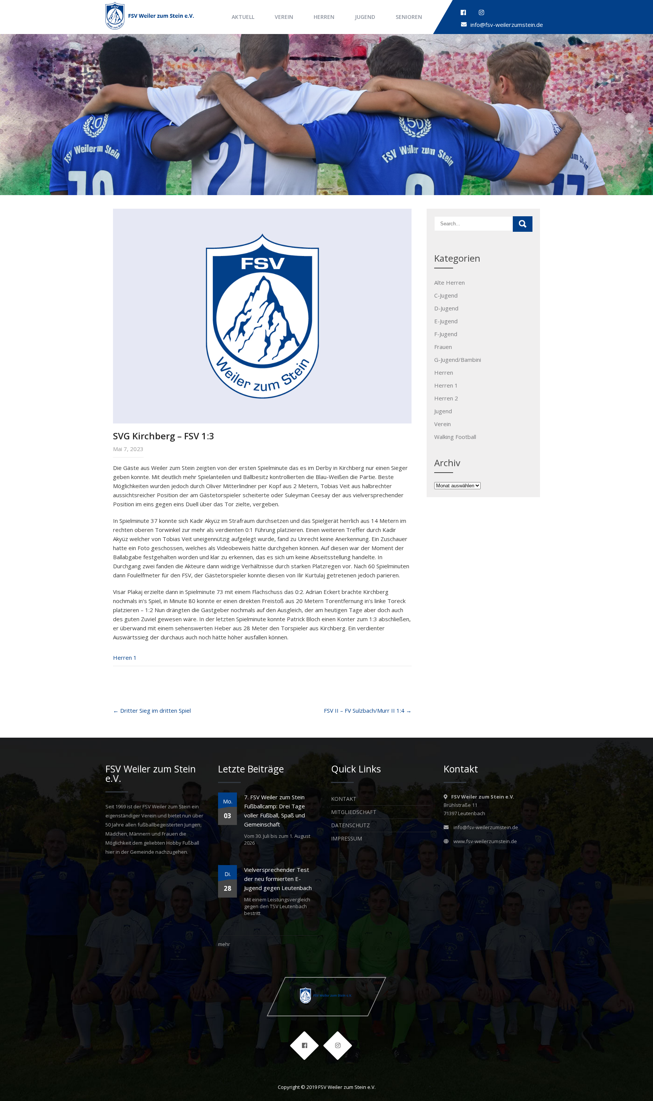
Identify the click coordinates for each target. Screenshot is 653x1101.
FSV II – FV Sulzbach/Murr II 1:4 (368, 710)
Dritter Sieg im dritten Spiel (152, 710)
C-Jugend (446, 295)
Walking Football (455, 436)
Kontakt (343, 798)
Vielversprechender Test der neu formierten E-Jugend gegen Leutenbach (278, 879)
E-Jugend (446, 321)
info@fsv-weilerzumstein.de (506, 24)
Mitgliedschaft (353, 812)
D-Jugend (446, 308)
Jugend (365, 16)
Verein (284, 16)
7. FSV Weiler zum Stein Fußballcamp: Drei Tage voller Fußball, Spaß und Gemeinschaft (274, 810)
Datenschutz (350, 825)
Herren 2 (446, 398)
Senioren (409, 16)
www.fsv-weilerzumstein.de (485, 841)
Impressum (346, 838)
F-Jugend (445, 334)
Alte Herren (449, 282)
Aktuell (243, 16)
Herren (324, 16)
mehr (224, 944)
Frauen (443, 346)
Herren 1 (125, 657)
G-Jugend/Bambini (457, 359)
